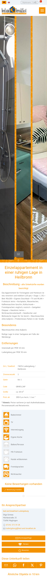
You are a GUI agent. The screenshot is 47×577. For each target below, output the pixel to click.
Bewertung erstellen (14, 490)
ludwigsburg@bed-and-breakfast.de (21, 528)
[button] (42, 10)
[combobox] (29, 2)
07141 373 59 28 (13, 525)
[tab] (19, 254)
